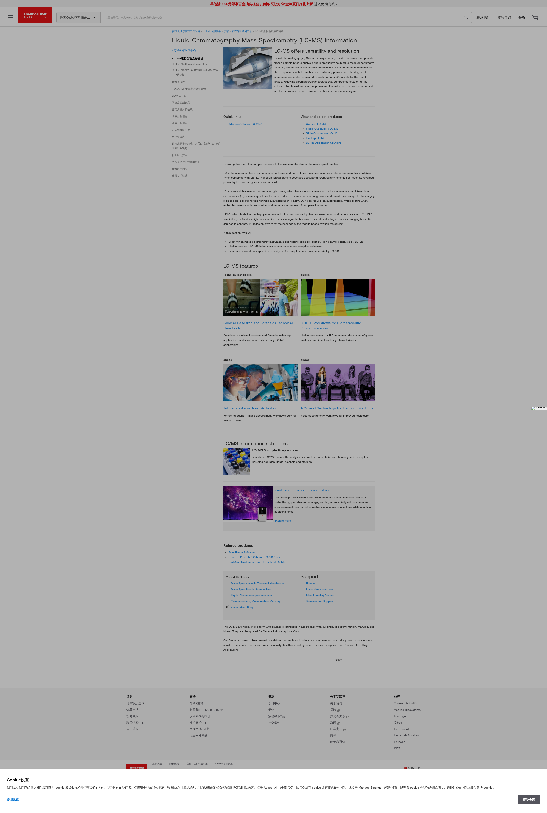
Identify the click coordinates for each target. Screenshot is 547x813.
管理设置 (13, 799)
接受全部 (529, 799)
